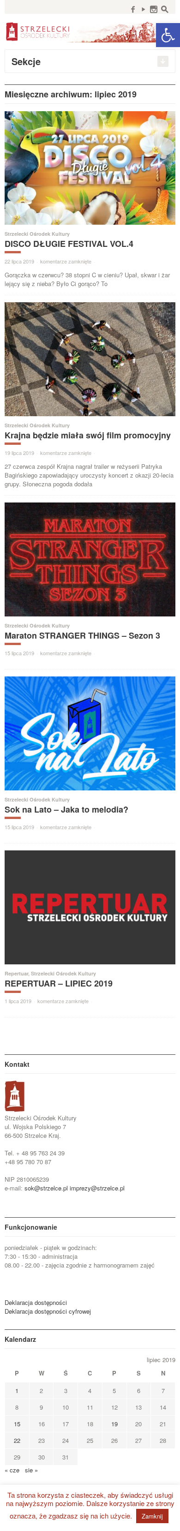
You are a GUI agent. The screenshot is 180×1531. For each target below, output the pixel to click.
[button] (168, 35)
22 (17, 1440)
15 (17, 1423)
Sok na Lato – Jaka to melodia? (66, 809)
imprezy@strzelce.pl (97, 1188)
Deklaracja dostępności (36, 1302)
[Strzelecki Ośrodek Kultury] (90, 31)
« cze (12, 1469)
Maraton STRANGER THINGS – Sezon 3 (82, 635)
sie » (31, 1469)
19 (114, 1423)
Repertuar (16, 973)
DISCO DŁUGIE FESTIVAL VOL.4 (69, 244)
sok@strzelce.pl (46, 1188)
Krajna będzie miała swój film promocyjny (88, 435)
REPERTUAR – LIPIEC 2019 (59, 983)
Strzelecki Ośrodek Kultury (37, 233)
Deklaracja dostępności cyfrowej (48, 1311)
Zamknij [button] (152, 1516)
